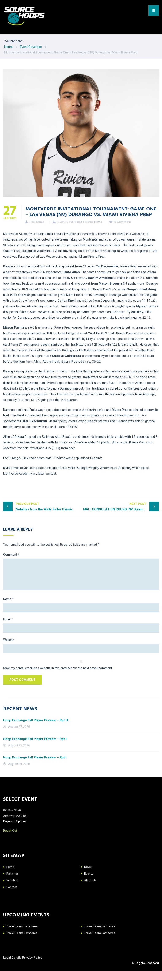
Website (8, 640)
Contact (11, 887)
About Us (90, 880)
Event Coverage (69, 222)
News (88, 867)
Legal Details (12, 957)
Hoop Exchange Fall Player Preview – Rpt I (34, 757)
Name (8, 599)
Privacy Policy (32, 957)
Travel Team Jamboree (22, 926)
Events (88, 873)
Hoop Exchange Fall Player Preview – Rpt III (35, 720)
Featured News (91, 222)
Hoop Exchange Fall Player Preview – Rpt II (35, 739)
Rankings (12, 873)
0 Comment (122, 222)
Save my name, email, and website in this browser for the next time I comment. (58, 668)
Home (10, 867)
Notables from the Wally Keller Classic (44, 506)
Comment (11, 554)
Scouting (12, 880)
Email (8, 619)
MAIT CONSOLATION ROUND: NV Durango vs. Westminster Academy (121, 506)
